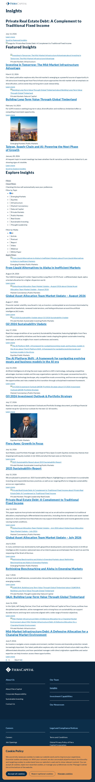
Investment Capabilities (61, 696)
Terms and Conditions (59, 737)
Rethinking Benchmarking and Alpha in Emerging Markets (44, 568)
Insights (53, 688)
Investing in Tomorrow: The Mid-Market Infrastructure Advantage (42, 66)
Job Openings (11, 742)
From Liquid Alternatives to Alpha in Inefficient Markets (43, 267)
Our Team (54, 679)
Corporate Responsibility (16, 694)
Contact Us (10, 704)
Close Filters (11, 184)
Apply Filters (11, 255)
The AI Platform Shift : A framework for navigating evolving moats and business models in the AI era (45, 360)
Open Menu (87, 3)
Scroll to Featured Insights (16, 40)
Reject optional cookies (42, 774)
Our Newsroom (57, 704)
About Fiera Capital (14, 689)
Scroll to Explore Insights (16, 169)
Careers (9, 728)
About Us (10, 679)
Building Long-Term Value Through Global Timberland (41, 99)
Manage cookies (65, 774)
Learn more (10, 37)
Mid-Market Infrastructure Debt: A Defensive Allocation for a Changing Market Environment (47, 633)
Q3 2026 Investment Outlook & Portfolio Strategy (39, 396)
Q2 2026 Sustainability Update (26, 324)
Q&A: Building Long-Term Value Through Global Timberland (45, 597)
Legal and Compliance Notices (64, 728)
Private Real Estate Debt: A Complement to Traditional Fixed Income (42, 501)
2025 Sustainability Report (23, 468)
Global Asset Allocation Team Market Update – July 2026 (43, 537)
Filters (8, 181)
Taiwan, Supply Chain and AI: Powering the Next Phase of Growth (42, 148)
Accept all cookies (16, 774)
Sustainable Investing (14, 699)
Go (16, 660)
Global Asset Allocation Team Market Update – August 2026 (46, 295)
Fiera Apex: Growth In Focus (24, 443)
